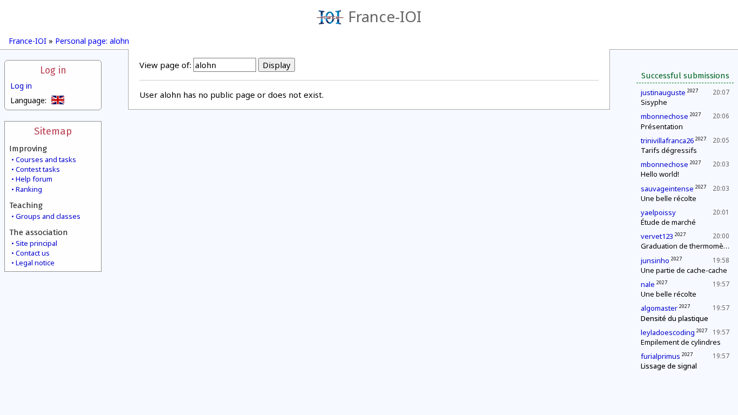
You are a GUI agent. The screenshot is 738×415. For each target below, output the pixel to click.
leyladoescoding (668, 332)
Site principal (36, 243)
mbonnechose (664, 116)
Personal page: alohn (92, 41)
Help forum (34, 179)
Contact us (33, 253)
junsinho (655, 260)
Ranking (29, 189)
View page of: (165, 64)
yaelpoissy (658, 212)
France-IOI (384, 16)
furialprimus (660, 356)
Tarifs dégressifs (669, 150)
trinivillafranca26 (667, 140)
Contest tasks (38, 169)
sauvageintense (667, 188)
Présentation (662, 126)
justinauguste (663, 92)
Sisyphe (654, 102)
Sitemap (53, 131)
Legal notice (35, 262)
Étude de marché (668, 222)
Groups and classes (48, 216)
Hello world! (660, 174)
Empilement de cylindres (681, 342)
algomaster (659, 308)
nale (648, 284)
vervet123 (657, 236)
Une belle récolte (668, 198)
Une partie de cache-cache (684, 270)
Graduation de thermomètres (688, 246)
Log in (53, 70)
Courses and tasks (46, 159)
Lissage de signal (669, 366)
